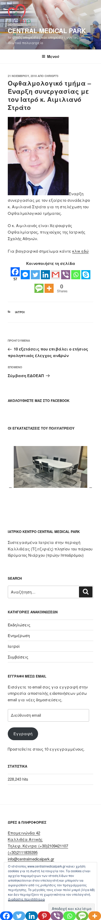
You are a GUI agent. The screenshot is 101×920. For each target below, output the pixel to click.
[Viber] (65, 274)
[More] (49, 288)
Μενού (53, 56)
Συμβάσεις (18, 657)
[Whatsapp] (75, 274)
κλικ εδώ (80, 251)
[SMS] (39, 288)
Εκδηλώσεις (19, 624)
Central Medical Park (47, 30)
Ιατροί (20, 312)
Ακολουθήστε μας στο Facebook (38, 400)
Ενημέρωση (19, 635)
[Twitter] (35, 274)
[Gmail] (55, 274)
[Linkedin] (45, 274)
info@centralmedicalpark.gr (31, 859)
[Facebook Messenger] (25, 274)
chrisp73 (51, 76)
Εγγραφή (22, 733)
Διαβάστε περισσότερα (26, 899)
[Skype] (85, 274)
